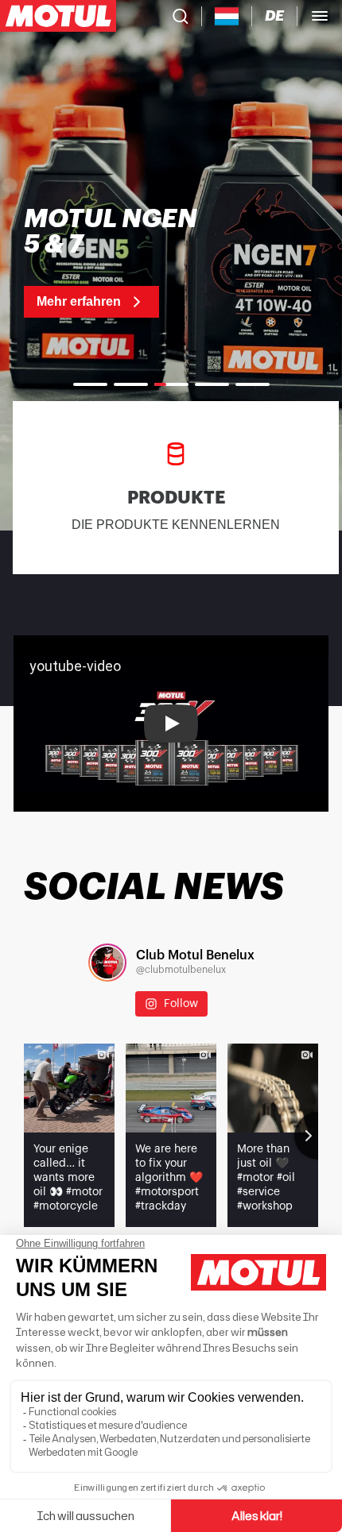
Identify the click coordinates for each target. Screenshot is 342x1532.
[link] (118, 262)
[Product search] (180, 16)
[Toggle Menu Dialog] (319, 15)
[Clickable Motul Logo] (58, 16)
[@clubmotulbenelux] (107, 962)
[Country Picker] (227, 16)
